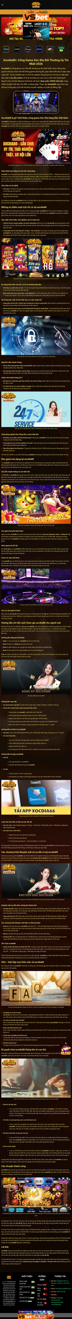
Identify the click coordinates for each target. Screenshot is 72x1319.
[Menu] (2, 5)
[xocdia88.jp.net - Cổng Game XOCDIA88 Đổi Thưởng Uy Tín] (36, 4)
